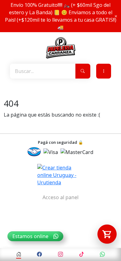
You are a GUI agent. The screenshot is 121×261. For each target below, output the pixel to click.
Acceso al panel (60, 197)
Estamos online (30, 236)
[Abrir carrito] (107, 234)
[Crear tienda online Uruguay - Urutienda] (60, 175)
